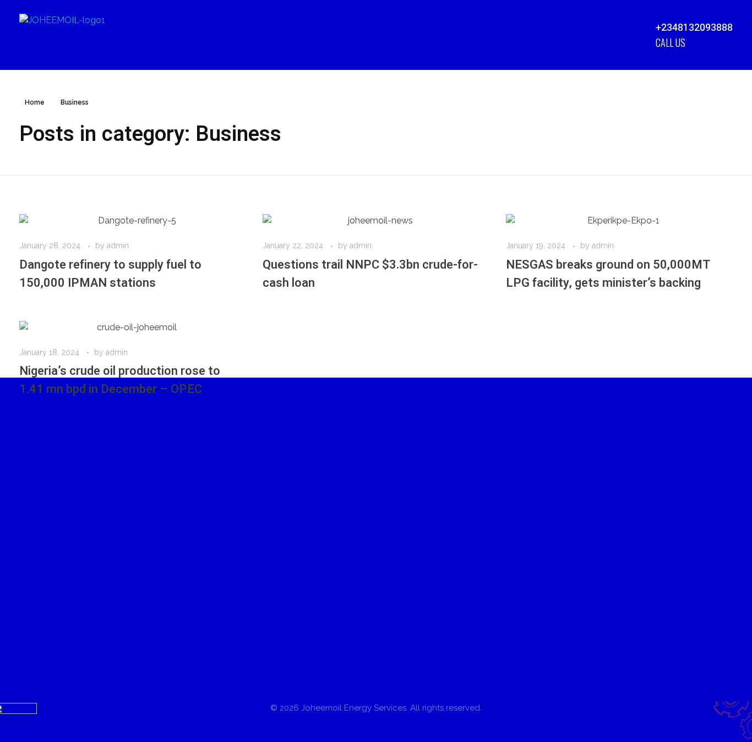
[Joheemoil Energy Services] (76, 35)
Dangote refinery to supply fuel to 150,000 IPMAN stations (110, 274)
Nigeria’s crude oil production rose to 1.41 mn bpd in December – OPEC (119, 380)
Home (35, 102)
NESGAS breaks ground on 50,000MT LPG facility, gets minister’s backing (608, 274)
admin (118, 245)
